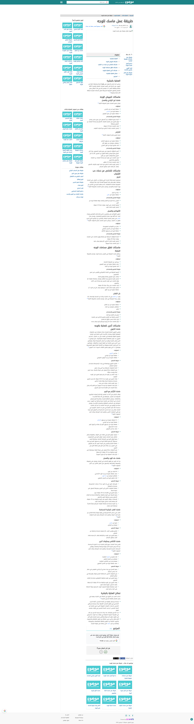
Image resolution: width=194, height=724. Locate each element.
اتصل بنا (67, 715)
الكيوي (111, 353)
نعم (106, 652)
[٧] (111, 414)
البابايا (108, 557)
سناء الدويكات (115, 25)
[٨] (111, 465)
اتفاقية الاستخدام (65, 718)
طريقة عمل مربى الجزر (77, 173)
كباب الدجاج (80, 188)
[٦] (88, 347)
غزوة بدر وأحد (79, 197)
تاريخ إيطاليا (80, 179)
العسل (108, 111)
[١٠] (100, 598)
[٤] (116, 256)
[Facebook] (132, 715)
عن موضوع (80, 715)
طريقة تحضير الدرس (78, 182)
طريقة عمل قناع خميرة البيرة (128, 74)
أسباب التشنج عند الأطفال (76, 176)
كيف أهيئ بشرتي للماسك (128, 69)
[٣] (87, 186)
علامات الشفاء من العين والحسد (74, 194)
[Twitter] (129, 715)
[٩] (116, 517)
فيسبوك (123, 658)
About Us (81, 720)
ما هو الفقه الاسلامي (77, 191)
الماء (108, 623)
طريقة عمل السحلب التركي (76, 170)
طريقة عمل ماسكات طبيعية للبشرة (128, 59)
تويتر (117, 658)
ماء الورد (104, 476)
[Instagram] (126, 715)
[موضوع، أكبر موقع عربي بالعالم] (129, 2)
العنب (110, 523)
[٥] (87, 298)
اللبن (108, 195)
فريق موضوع (66, 720)
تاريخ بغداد (80, 185)
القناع (118, 218)
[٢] (98, 103)
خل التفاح (115, 296)
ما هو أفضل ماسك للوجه (129, 64)
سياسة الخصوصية (79, 718)
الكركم (99, 420)
